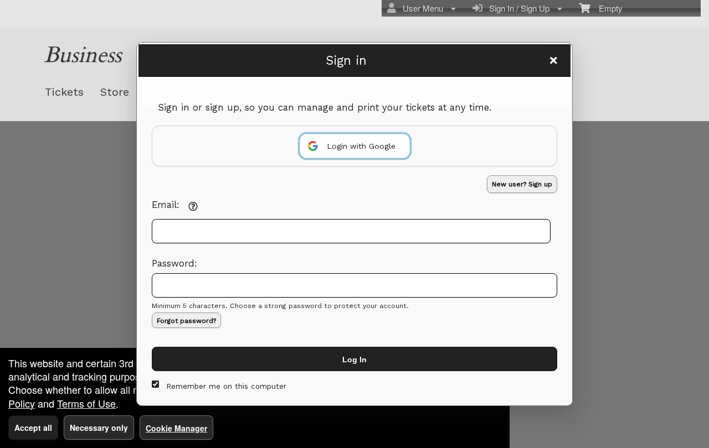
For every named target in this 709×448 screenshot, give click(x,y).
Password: (174, 263)
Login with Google (361, 146)
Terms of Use (86, 403)
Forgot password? (186, 321)
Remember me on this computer (226, 386)
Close (553, 60)
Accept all (33, 427)
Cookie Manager (176, 428)
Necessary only (99, 427)
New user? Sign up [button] (522, 184)
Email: (165, 205)
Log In (354, 359)
